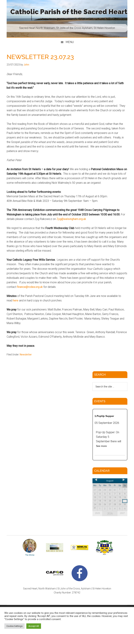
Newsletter (26, 354)
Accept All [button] (33, 626)
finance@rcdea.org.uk (30, 287)
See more (101, 446)
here (15, 300)
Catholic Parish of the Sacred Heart (68, 12)
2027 (122, 513)
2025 (97, 513)
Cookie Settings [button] (14, 626)
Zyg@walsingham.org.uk (71, 219)
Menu (70, 42)
